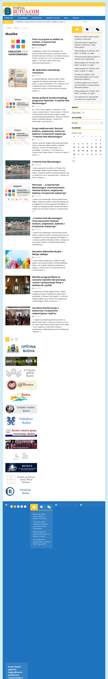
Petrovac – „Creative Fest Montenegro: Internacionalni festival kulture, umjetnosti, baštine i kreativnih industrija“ (49, 188)
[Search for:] (92, 22)
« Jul (73, 161)
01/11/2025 (37, 140)
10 (74, 147)
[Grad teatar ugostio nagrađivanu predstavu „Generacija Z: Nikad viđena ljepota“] (16, 583)
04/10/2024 (37, 229)
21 (91, 151)
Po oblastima (36, 18)
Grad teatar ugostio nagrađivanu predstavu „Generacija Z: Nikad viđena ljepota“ (85, 44)
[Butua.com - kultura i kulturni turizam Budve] (21, 15)
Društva (76, 18)
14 (91, 147)
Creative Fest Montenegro (46, 161)
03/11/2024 (37, 196)
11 (78, 147)
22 (96, 151)
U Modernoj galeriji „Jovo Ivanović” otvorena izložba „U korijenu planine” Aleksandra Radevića (87, 85)
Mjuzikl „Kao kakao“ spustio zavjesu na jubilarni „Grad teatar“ (40, 516)
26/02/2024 (37, 288)
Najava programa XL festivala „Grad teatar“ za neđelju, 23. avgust (41, 534)
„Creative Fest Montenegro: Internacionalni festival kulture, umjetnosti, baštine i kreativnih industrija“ (48, 222)
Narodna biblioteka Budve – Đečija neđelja (47, 253)
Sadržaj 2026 (8, 18)
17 (74, 151)
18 (78, 151)
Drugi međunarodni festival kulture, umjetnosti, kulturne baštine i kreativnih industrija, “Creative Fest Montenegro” (49, 132)
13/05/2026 (37, 76)
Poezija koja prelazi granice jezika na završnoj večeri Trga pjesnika (41, 542)
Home (6, 4)
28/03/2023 (37, 316)
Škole (66, 18)
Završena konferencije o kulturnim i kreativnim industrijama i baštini (45, 310)
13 (87, 147)
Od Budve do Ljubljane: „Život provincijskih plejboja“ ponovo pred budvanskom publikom (86, 76)
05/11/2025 (37, 106)
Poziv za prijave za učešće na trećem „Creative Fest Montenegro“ (47, 42)
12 (83, 147)
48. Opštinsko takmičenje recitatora (46, 71)
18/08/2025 (37, 165)
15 (96, 147)
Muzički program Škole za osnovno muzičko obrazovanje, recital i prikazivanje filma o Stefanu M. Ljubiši (49, 281)
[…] (50, 63)
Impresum (14, 4)
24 (74, 154)
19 (83, 151)
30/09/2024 (37, 257)
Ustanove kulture (52, 18)
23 (100, 151)
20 (87, 151)
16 (100, 147)
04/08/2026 (37, 48)
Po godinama (22, 18)
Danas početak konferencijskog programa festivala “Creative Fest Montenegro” (50, 100)
